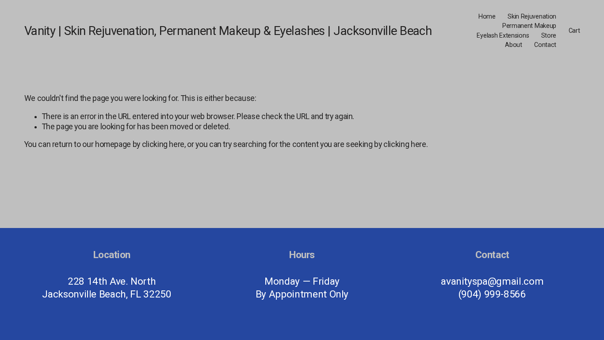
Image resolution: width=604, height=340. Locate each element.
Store (549, 35)
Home (487, 16)
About (513, 45)
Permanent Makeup (529, 26)
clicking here (163, 144)
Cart (574, 31)
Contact (545, 45)
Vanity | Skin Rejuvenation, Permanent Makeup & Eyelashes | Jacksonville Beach (228, 31)
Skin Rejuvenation (532, 16)
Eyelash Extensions (503, 35)
